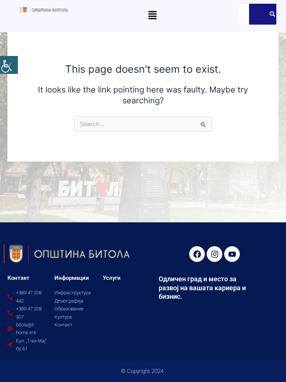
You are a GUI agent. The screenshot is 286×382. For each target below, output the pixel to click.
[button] (152, 15)
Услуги (112, 278)
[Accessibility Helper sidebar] (9, 65)
